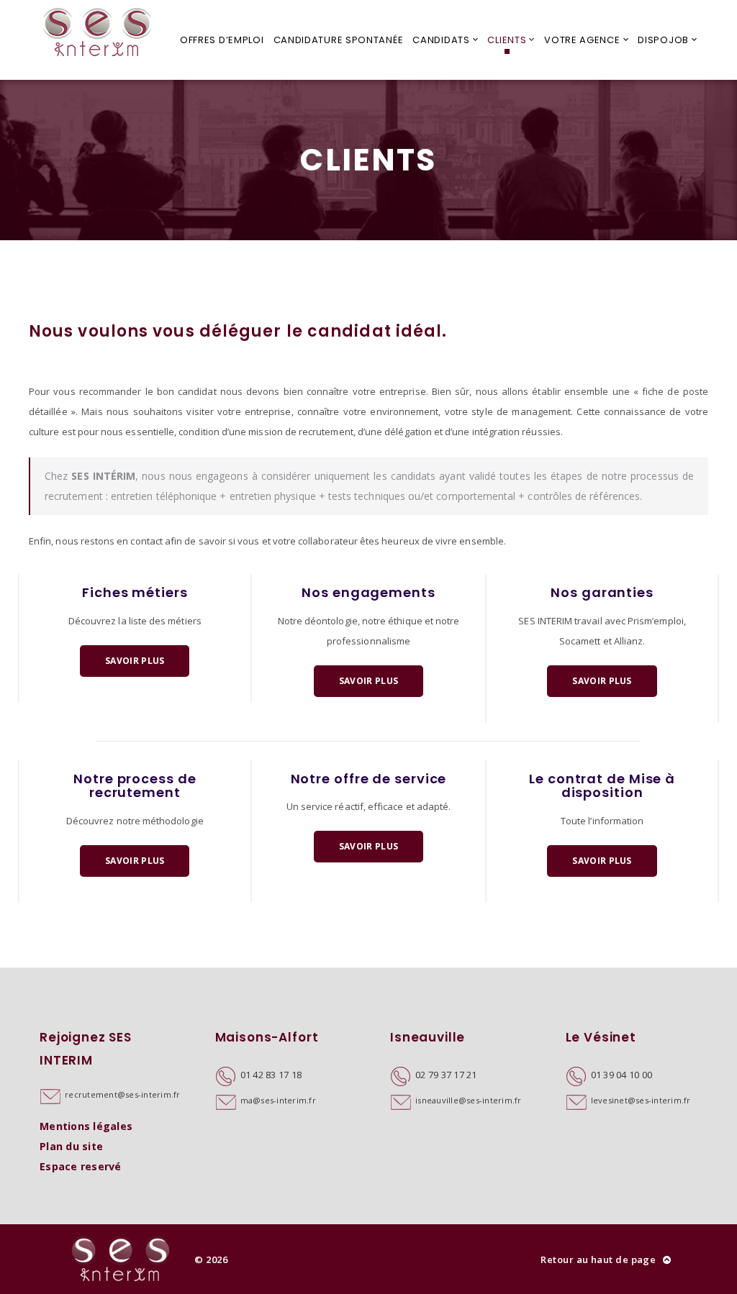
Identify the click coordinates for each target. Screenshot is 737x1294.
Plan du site (71, 1146)
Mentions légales (86, 1126)
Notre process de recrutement (134, 786)
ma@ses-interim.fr (278, 1100)
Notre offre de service (369, 779)
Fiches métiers (135, 592)
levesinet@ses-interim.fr (641, 1100)
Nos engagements (368, 592)
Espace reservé (81, 1166)
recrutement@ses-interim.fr (123, 1094)
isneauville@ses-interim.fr (468, 1100)
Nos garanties (602, 592)
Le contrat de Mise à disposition (602, 786)
